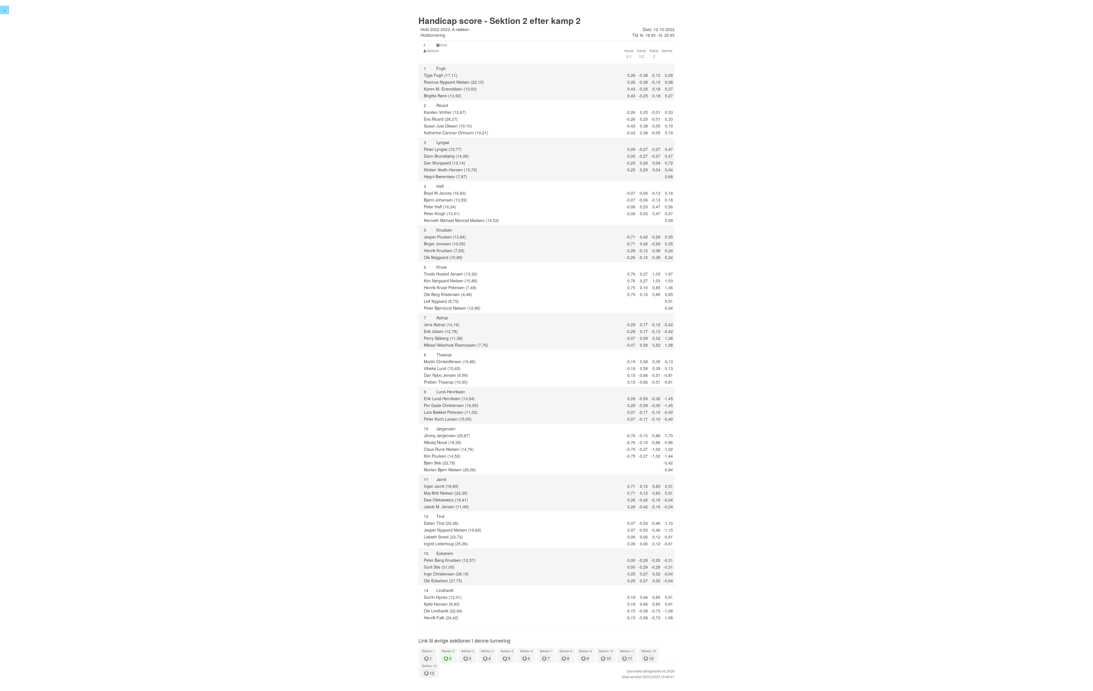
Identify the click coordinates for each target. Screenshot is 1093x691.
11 (629, 658)
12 (651, 658)
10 (608, 658)
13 (431, 673)
